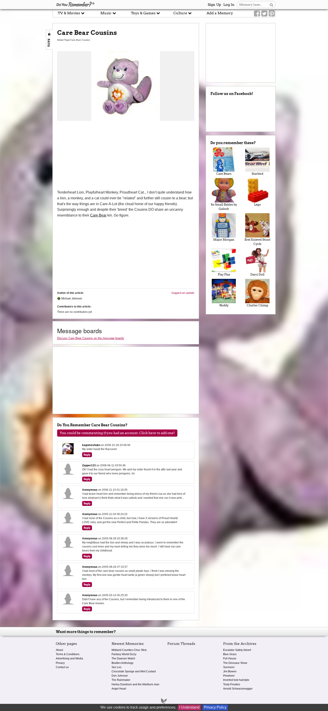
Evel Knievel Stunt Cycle (257, 242)
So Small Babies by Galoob (224, 206)
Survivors (229, 667)
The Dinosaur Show (235, 663)
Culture (180, 13)
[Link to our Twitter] (264, 13)
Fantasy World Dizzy (124, 654)
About (59, 650)
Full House (229, 658)
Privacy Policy (215, 707)
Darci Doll (257, 274)
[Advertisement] (125, 156)
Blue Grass (230, 654)
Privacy (60, 663)
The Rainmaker (121, 680)
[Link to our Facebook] (257, 13)
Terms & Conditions (67, 654)
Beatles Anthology (122, 663)
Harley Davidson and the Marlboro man (135, 684)
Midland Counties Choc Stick (129, 650)
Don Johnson (120, 675)
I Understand (189, 707)
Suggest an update (182, 292)
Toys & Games (143, 13)
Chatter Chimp (257, 305)
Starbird (257, 173)
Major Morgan (223, 239)
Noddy (223, 305)
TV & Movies (69, 13)
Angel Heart (119, 688)
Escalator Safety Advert (237, 650)
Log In (229, 4)
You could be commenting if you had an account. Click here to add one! (117, 433)
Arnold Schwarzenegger (238, 688)
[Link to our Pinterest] (272, 13)
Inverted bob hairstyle (236, 680)
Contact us (62, 667)
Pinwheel (229, 675)
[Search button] (271, 4)
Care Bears (223, 173)
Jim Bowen (230, 671)
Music (106, 13)
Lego (257, 204)
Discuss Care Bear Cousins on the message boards (90, 338)
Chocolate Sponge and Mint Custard (134, 671)
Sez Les (116, 667)
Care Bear (98, 215)
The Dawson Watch (123, 658)
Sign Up (214, 4)
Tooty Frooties (231, 684)
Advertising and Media (69, 658)
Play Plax (224, 274)
